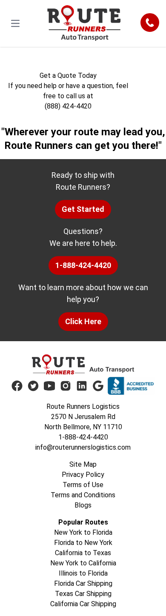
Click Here (83, 321)
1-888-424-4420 (83, 265)
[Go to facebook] (17, 385)
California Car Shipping (83, 604)
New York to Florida (83, 532)
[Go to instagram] (65, 385)
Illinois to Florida (83, 573)
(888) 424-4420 (68, 106)
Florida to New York (83, 543)
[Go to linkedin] (81, 385)
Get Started (83, 209)
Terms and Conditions (83, 495)
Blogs (83, 505)
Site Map (83, 464)
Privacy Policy (83, 475)
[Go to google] (98, 385)
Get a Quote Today (68, 75)
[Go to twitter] (33, 385)
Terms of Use (83, 485)
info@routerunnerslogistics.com (83, 447)
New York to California (83, 563)
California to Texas (83, 553)
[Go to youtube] (49, 385)
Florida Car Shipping (83, 583)
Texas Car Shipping (83, 594)
